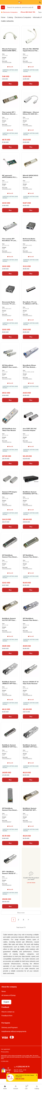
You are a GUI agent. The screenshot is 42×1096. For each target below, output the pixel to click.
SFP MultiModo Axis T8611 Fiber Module (9, 429)
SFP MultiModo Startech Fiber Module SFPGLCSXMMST (9, 556)
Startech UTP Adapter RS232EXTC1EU (9, 492)
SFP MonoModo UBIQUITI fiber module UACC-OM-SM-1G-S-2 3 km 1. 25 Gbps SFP (10, 366)
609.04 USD (19, 1079)
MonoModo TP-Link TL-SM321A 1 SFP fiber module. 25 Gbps (31, 303)
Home (5, 1088)
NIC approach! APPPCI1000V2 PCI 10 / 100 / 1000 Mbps (10, 176)
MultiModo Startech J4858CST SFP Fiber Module (9, 682)
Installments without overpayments (14, 1031)
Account (15, 1088)
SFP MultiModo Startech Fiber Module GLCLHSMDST (30, 619)
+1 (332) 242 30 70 (22, 1066)
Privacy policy (5, 1052)
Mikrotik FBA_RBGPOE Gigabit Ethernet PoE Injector (31, 50)
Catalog (37, 1088)
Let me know (31, 882)
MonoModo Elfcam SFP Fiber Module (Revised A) (29, 366)
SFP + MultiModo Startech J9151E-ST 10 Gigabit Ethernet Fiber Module (10, 872)
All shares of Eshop (9, 995)
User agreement (5, 1049)
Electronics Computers (10, 12)
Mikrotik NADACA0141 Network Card (30, 176)
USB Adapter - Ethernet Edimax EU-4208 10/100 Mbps (31, 113)
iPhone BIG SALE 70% (28, 12)
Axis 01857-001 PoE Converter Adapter (29, 429)
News (4, 991)
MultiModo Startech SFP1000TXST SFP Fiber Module (29, 809)
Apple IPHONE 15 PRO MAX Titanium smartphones (24, 1076)
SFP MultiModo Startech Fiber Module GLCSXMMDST (9, 809)
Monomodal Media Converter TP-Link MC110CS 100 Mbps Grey (9, 303)
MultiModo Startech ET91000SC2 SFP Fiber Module (31, 493)
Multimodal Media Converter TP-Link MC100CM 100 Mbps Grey (30, 239)
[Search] (38, 7)
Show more (21, 913)
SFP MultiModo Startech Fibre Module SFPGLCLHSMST (30, 556)
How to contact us (8, 1012)
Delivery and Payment (9, 1027)
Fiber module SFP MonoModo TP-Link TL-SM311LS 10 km (9, 239)
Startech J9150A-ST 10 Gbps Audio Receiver (30, 682)
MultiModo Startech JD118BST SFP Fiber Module (30, 746)
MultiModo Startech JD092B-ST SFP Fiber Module (9, 746)
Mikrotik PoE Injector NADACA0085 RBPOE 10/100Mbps (9, 50)
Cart (26, 1088)
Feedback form (7, 1015)
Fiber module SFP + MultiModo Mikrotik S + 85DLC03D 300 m (10, 113)
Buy (10, 83)
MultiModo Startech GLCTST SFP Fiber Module (9, 619)
